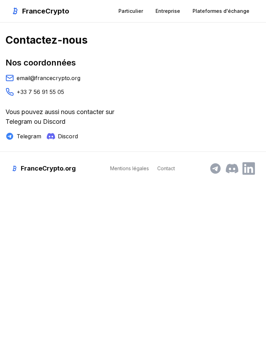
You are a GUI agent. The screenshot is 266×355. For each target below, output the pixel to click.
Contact (166, 168)
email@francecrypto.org (48, 78)
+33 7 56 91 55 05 (40, 91)
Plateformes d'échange (221, 11)
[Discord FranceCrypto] (232, 168)
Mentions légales (129, 168)
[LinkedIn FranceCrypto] (248, 168)
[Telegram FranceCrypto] (215, 168)
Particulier (130, 11)
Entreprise (168, 11)
